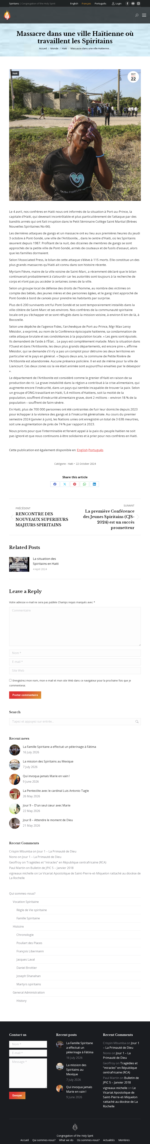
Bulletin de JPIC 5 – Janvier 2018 (52, 868)
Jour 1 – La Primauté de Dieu (56, 851)
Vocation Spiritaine (26, 902)
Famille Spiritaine (28, 918)
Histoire (18, 926)
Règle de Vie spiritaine (31, 910)
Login (118, 3)
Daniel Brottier (26, 968)
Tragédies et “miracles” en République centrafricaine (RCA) (66, 862)
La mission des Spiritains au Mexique (48, 761)
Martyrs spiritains (28, 984)
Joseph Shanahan (28, 976)
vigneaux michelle (21, 873)
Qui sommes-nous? (22, 893)
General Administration (29, 992)
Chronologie (25, 935)
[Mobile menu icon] (144, 15)
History (21, 1001)
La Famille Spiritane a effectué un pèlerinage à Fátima (59, 747)
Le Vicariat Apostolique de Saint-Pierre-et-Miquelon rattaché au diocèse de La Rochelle (120, 1097)
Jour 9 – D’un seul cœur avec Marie (46, 805)
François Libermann (30, 951)
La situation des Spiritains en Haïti (46, 561)
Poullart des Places (29, 943)
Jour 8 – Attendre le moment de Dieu (48, 820)
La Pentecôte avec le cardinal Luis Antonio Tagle (56, 791)
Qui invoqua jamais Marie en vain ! (46, 776)
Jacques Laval (25, 959)
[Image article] (19, 564)
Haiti (15, 73)
